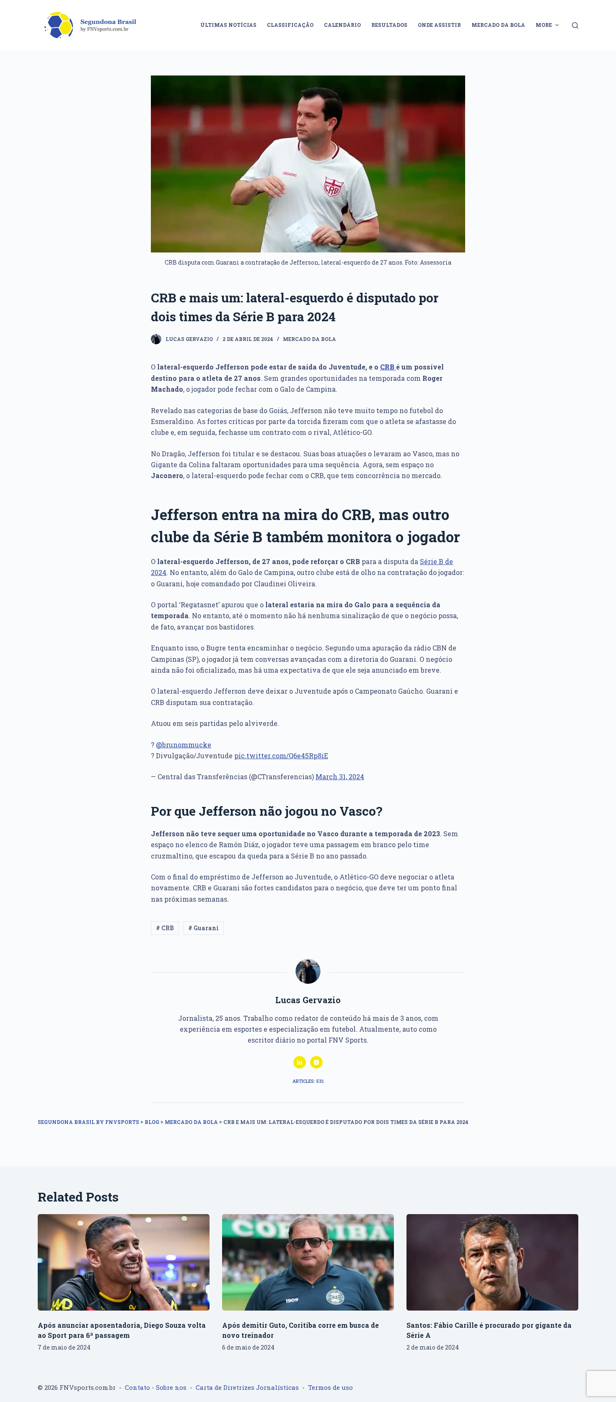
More (544, 24)
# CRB (165, 928)
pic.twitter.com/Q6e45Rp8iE (281, 755)
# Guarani (203, 928)
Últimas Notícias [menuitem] (228, 24)
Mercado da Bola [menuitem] (498, 24)
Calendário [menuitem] (342, 24)
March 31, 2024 (340, 776)
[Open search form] (575, 25)
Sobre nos (171, 1387)
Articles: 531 (308, 1081)
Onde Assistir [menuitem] (439, 24)
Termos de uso (330, 1387)
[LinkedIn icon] (299, 1062)
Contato (137, 1387)
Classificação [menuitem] (290, 24)
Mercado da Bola (309, 339)
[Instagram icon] (316, 1062)
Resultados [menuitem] (389, 24)
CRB (388, 366)
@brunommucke (183, 744)
